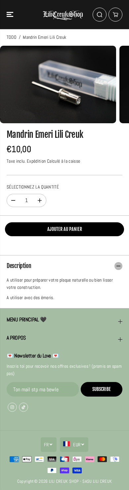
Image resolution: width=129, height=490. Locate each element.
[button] (11, 14)
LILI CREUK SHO (62, 481)
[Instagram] (12, 407)
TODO (11, 37)
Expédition (36, 161)
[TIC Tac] (23, 407)
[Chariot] (115, 15)
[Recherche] (100, 15)
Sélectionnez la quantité (33, 187)
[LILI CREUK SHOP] (63, 14)
